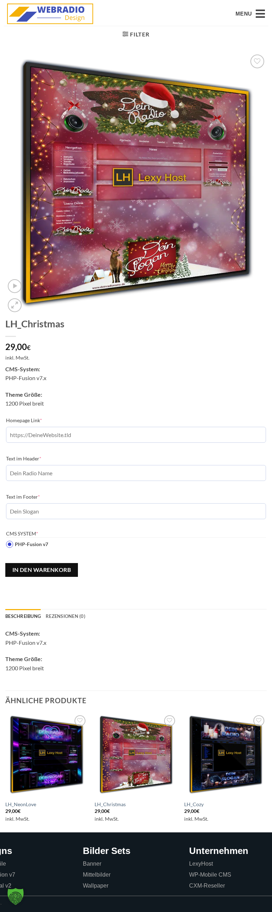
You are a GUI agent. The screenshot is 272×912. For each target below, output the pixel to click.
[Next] (266, 772)
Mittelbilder (96, 875)
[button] (250, 14)
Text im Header (34, 458)
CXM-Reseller (207, 886)
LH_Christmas (110, 804)
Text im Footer (34, 496)
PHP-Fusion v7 (31, 544)
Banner (92, 864)
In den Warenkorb (41, 570)
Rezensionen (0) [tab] (65, 616)
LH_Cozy (194, 804)
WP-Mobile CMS (210, 875)
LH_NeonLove (20, 804)
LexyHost (201, 864)
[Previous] (5, 772)
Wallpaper (95, 886)
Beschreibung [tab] (23, 616)
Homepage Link (35, 420)
